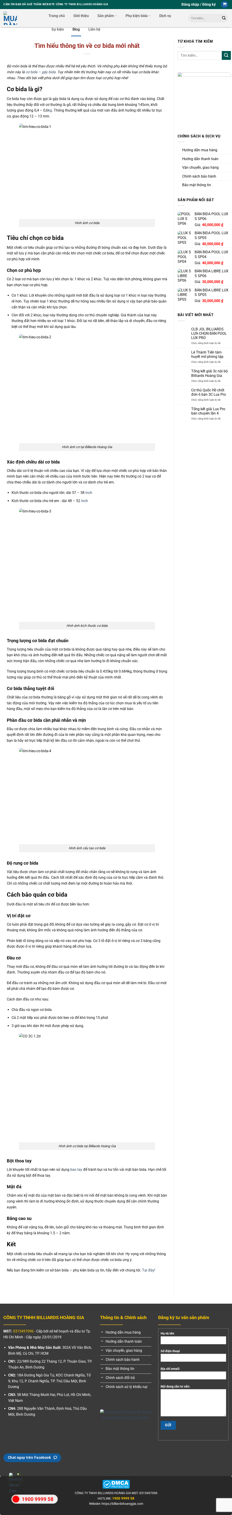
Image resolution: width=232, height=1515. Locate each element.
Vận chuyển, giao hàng (200, 167)
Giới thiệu (81, 16)
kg (50, 110)
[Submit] (224, 18)
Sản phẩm (105, 16)
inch (88, 492)
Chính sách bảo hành (199, 176)
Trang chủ (56, 16)
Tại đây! (148, 1270)
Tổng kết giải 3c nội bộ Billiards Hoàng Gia (209, 373)
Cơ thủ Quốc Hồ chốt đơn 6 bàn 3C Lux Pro (208, 392)
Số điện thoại (170, 1351)
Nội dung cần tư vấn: (175, 1386)
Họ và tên (167, 1333)
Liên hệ (94, 29)
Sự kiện (57, 29)
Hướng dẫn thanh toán (200, 159)
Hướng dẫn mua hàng (199, 150)
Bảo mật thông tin (196, 185)
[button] (198, 4)
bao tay (76, 1169)
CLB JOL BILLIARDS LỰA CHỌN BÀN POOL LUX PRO (209, 333)
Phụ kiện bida (137, 16)
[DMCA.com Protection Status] (116, 1484)
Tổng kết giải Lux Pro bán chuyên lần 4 (208, 411)
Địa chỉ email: (170, 1369)
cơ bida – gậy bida (41, 72)
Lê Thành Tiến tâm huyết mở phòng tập (207, 354)
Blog (76, 29)
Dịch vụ (165, 16)
